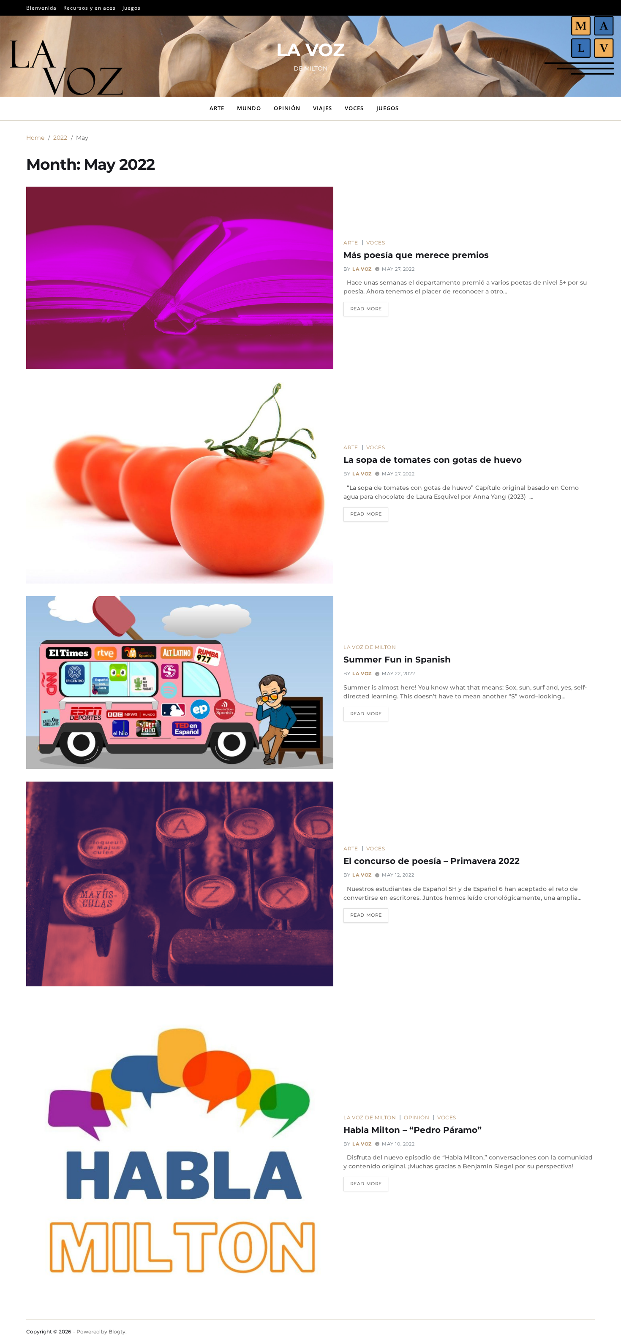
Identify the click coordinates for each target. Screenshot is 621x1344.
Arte (217, 108)
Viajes (322, 108)
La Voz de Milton (369, 647)
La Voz (362, 269)
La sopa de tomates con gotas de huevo (432, 460)
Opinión (287, 108)
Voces (354, 108)
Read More (366, 309)
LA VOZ (310, 50)
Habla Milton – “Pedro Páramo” (412, 1130)
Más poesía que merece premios (416, 255)
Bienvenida (41, 7)
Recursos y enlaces (89, 7)
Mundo (249, 108)
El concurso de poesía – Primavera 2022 (431, 861)
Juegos (132, 7)
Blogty (117, 1331)
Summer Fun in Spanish (397, 659)
